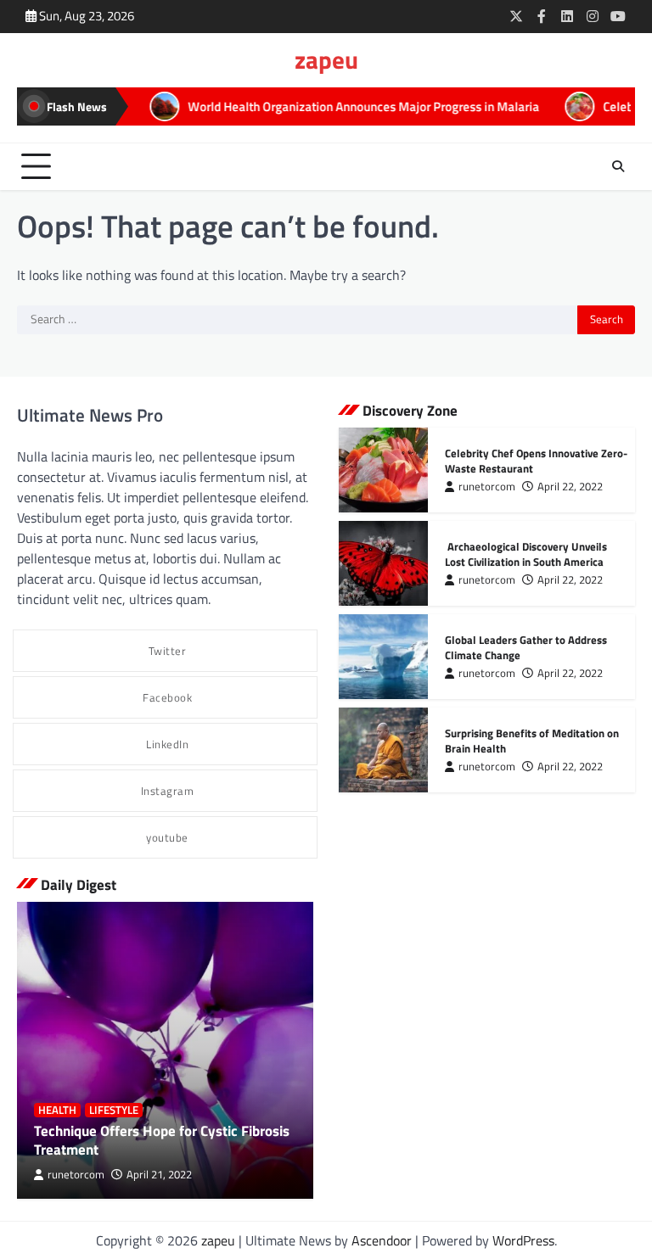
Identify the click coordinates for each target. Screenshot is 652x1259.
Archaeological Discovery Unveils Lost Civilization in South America (526, 554)
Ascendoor (381, 1240)
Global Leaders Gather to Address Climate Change (526, 647)
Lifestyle (113, 1110)
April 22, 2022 (570, 486)
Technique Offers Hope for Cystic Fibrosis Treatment (161, 1140)
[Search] (618, 166)
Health (57, 1110)
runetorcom (486, 486)
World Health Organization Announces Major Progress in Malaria (325, 106)
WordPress (523, 1240)
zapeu (326, 60)
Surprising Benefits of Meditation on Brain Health (532, 741)
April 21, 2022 (159, 1175)
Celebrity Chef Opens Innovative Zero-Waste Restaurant (536, 461)
